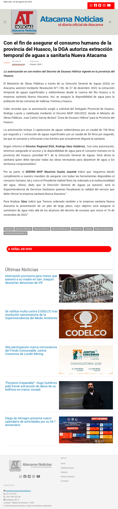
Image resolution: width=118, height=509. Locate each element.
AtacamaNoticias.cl (60, 229)
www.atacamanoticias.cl (15, 233)
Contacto (65, 481)
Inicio (63, 463)
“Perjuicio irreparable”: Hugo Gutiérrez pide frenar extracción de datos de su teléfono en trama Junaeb (31, 386)
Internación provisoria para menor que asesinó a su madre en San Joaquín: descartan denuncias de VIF (31, 279)
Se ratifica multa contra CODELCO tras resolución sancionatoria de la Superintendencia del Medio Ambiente (31, 315)
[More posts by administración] (7, 62)
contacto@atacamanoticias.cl (18, 491)
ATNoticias (77, 229)
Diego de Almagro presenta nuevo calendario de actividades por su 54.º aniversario (30, 422)
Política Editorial (68, 477)
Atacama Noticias (23, 229)
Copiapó (88, 229)
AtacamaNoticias (41, 229)
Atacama (9, 229)
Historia (64, 472)
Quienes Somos (67, 468)
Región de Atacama (103, 229)
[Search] (110, 22)
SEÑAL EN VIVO (21, 249)
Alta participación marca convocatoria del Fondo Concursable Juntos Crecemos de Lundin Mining (31, 350)
